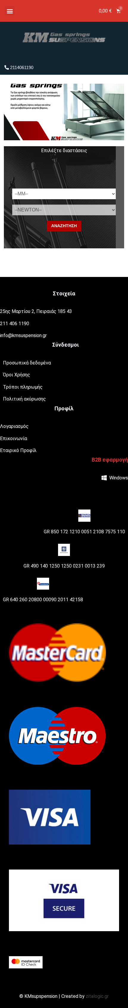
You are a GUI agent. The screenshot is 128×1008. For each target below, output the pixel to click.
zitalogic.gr (97, 996)
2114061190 (21, 67)
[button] (10, 11)
